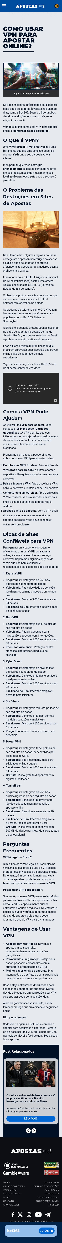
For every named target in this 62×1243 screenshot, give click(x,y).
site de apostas (14, 879)
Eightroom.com (35, 1221)
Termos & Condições (46, 1186)
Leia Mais (31, 1118)
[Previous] (28, 1130)
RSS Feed (54, 1204)
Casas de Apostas (13, 1186)
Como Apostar (12, 1193)
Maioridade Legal (48, 1197)
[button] (4, 5)
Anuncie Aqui (11, 1204)
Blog (6, 1197)
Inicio (6, 1182)
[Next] (34, 1130)
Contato (8, 1201)
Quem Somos (51, 1182)
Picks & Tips (9, 1189)
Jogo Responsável (47, 1201)
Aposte (46, 1230)
